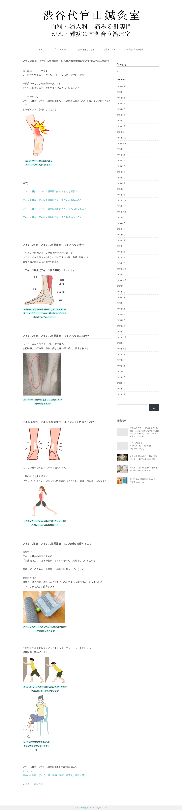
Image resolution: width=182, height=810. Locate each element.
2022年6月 (121, 371)
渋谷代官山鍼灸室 (82, 808)
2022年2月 (121, 394)
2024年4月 (121, 246)
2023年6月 (121, 303)
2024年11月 (121, 206)
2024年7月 (121, 229)
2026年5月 (121, 103)
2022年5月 (121, 377)
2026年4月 (121, 109)
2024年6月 (121, 235)
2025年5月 (121, 172)
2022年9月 (121, 354)
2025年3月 (121, 183)
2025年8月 (121, 155)
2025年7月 (121, 160)
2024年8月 (121, 223)
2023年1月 (121, 332)
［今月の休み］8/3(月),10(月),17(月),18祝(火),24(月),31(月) (140, 446)
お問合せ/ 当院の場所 (134, 49)
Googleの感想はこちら (84, 49)
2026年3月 (121, 115)
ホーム (42, 49)
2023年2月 (121, 326)
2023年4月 (121, 314)
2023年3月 (121, 320)
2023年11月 (121, 274)
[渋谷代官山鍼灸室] (91, 10)
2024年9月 (121, 217)
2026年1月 (121, 126)
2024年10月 (121, 212)
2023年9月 (121, 286)
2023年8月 (121, 292)
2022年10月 (121, 349)
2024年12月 (121, 200)
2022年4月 (121, 383)
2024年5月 (121, 240)
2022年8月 (121, 360)
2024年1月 (121, 263)
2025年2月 (121, 189)
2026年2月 (121, 120)
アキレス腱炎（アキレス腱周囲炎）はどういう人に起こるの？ (54, 208)
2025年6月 (121, 166)
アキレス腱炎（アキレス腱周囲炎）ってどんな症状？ (50, 191)
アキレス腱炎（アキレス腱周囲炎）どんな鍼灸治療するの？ (53, 217)
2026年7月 (121, 92)
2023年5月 (121, 309)
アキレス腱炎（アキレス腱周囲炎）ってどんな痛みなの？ (52, 200)
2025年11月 (121, 138)
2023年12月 (121, 269)
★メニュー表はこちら (34, 784)
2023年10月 (121, 280)
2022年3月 (121, 389)
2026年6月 (121, 98)
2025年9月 (121, 149)
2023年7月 (121, 297)
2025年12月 (121, 132)
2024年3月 (121, 252)
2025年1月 (121, 195)
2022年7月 (121, 366)
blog (118, 71)
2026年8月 (121, 86)
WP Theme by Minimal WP (98, 808)
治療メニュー (109, 49)
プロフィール (60, 49)
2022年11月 (121, 343)
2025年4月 (121, 178)
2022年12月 (121, 337)
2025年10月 (121, 143)
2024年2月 (121, 257)
